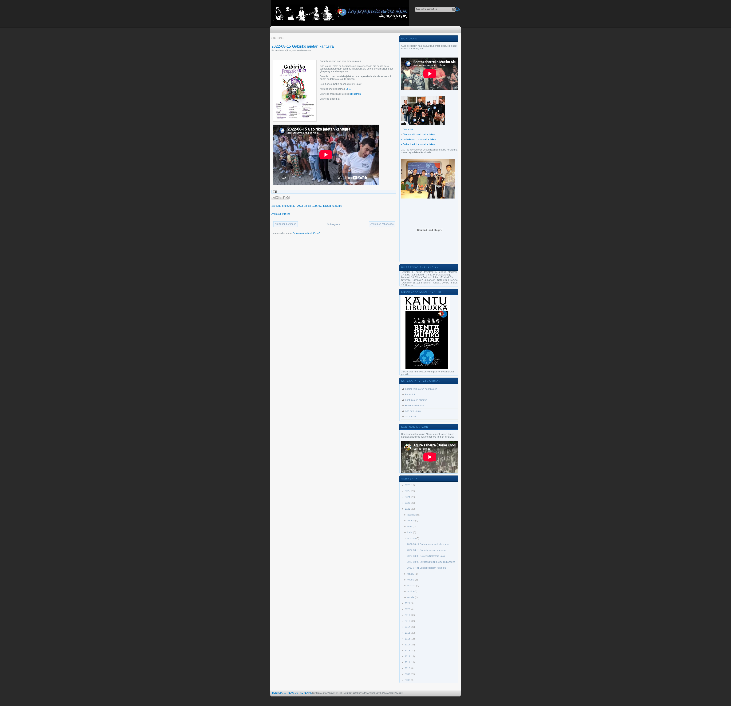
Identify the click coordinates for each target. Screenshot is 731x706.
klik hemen (355, 94)
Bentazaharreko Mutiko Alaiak (292, 693)
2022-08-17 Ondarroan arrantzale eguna (428, 544)
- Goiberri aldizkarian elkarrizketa (418, 144)
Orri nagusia (333, 224)
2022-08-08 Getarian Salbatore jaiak (426, 556)
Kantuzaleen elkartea (416, 400)
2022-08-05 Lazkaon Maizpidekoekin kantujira (431, 562)
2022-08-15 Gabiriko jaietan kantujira (302, 46)
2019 (348, 89)
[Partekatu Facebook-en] (284, 197)
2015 (408, 638)
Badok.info (410, 394)
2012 (408, 656)
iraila (410, 532)
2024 (408, 497)
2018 (408, 621)
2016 (408, 633)
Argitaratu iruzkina (280, 214)
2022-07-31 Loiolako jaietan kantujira (426, 568)
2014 (408, 644)
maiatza (411, 585)
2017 (408, 627)
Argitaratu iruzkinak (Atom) (306, 233)
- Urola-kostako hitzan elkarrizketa (419, 139)
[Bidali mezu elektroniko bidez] (273, 197)
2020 (408, 609)
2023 (408, 503)
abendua (412, 514)
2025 (408, 491)
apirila (410, 591)
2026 (408, 485)
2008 (408, 680)
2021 (408, 603)
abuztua (411, 538)
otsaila (411, 597)
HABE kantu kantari (415, 405)
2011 (408, 662)
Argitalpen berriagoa (285, 224)
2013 (408, 650)
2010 (408, 668)
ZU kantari (410, 416)
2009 (408, 674)
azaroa (411, 520)
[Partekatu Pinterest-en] (288, 197)
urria (410, 526)
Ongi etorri (408, 129)
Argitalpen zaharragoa (382, 224)
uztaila (411, 573)
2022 (408, 508)
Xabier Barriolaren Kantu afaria (421, 389)
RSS (458, 9)
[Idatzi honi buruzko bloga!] (277, 197)
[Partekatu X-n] (280, 197)
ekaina (411, 579)
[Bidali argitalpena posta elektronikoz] (274, 191)
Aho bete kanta (413, 411)
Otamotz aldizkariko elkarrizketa (419, 134)
